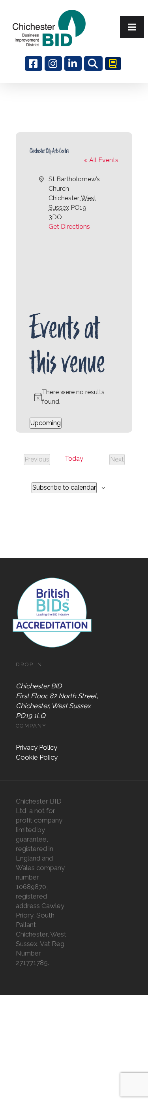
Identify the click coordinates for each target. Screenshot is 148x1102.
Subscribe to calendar (64, 487)
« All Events (101, 160)
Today (74, 458)
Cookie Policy (37, 757)
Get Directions (69, 226)
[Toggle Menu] (132, 27)
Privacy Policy (36, 747)
